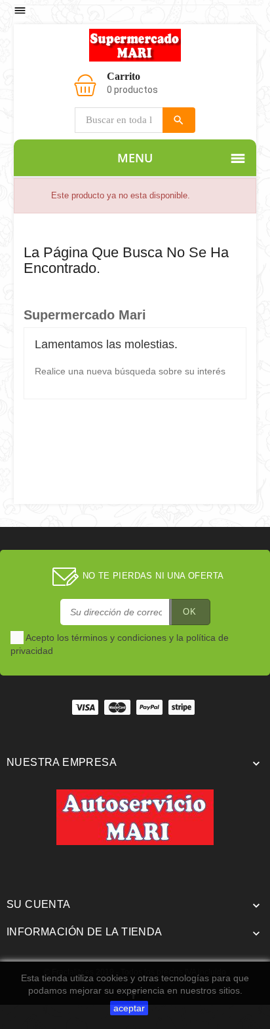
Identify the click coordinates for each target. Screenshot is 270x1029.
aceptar (129, 1008)
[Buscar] (179, 120)
